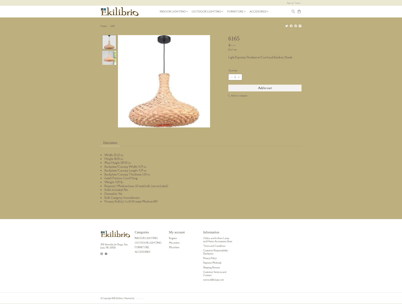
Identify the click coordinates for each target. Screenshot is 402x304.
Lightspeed (139, 298)
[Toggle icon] (293, 11)
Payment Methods (212, 262)
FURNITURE (142, 247)
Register (173, 238)
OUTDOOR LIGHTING (148, 242)
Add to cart (265, 88)
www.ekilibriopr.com (213, 279)
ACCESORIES (142, 251)
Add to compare (239, 95)
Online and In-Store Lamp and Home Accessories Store (217, 239)
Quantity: (233, 70)
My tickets (174, 247)
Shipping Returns (211, 267)
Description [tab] (110, 142)
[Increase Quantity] (238, 77)
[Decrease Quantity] (232, 77)
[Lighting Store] (119, 11)
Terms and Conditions (214, 245)
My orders (174, 242)
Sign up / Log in (294, 3)
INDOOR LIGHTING (146, 238)
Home (103, 26)
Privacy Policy (210, 258)
